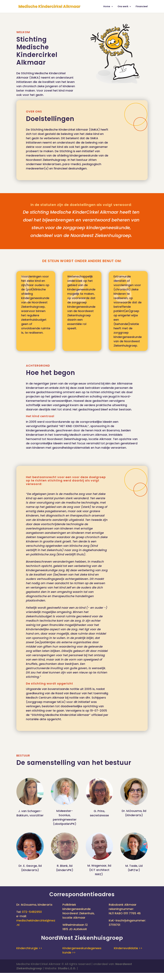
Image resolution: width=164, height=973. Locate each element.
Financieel (142, 6)
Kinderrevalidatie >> (128, 948)
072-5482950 (32, 912)
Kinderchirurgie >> (29, 948)
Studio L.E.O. (67, 968)
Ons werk (123, 6)
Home (106, 6)
